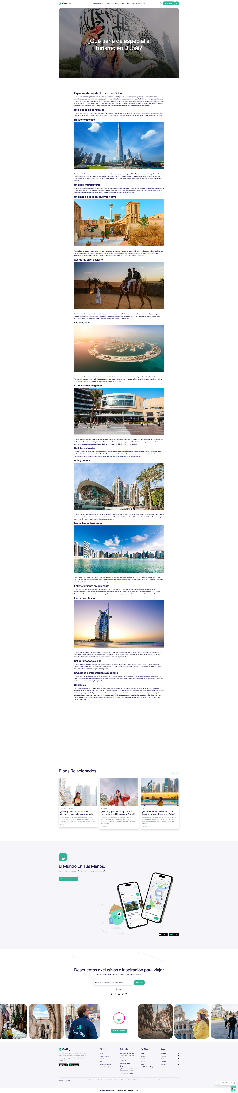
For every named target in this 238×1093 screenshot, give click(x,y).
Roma (142, 1053)
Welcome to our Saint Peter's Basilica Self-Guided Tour (127, 1054)
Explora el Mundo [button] (98, 3)
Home (101, 1053)
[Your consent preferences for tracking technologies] (235, 1090)
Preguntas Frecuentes (138, 3)
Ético (121, 1066)
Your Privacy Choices (125, 1091)
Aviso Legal (123, 1058)
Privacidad (123, 1060)
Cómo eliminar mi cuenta (126, 1073)
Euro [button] (69, 1080)
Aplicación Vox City (105, 1067)
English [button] (62, 1080)
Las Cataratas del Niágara (148, 1067)
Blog (128, 3)
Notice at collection (107, 1091)
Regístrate (139, 982)
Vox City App (169, 3)
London (143, 1056)
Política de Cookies (125, 1063)
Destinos (122, 3)
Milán (142, 1064)
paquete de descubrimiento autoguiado (111, 103)
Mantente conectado (119, 1031)
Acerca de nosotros (112, 3)
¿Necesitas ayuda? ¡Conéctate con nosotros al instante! (128, 1069)
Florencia (143, 1061)
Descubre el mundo (67, 879)
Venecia (143, 1058)
